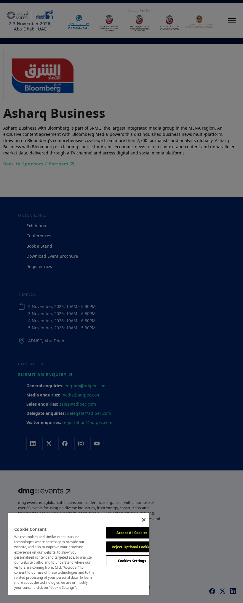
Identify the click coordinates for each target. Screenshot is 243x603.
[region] (78, 554)
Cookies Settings (132, 561)
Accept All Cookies (132, 533)
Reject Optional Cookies (132, 547)
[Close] (144, 520)
